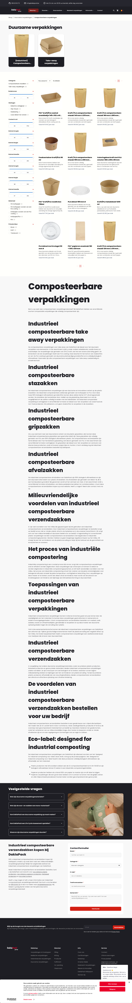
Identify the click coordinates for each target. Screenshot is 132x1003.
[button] (21, 80)
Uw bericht (74, 893)
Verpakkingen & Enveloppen (41, 952)
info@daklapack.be (33, 3)
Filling (56, 952)
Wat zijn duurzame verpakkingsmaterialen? (27, 797)
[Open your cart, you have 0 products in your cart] (118, 10)
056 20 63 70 (15, 3)
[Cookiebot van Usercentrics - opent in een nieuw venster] (11, 999)
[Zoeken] (114, 10)
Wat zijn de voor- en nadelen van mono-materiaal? (30, 806)
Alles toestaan (112, 984)
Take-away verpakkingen (51, 62)
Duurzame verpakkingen (23, 17)
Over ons (81, 952)
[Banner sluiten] (129, 982)
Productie (57, 959)
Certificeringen (83, 955)
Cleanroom (58, 968)
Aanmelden (118, 927)
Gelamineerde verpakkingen (41, 959)
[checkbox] (21, 84)
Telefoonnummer (77, 882)
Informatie (89, 10)
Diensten (45, 10)
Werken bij (81, 975)
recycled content (25, 876)
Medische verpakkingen (39, 955)
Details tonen (28, 999)
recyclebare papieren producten (29, 874)
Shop (11, 17)
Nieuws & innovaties (85, 968)
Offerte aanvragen (108, 955)
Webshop (33, 10)
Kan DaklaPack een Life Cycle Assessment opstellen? (30, 823)
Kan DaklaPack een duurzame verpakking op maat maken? (33, 814)
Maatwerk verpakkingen (74, 10)
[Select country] (121, 10)
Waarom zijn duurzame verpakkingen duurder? (28, 832)
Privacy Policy (115, 932)
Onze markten (57, 10)
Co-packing (58, 965)
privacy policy (33, 993)
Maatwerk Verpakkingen (86, 965)
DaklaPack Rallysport (85, 972)
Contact (100, 10)
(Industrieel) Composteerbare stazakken (21, 62)
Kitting (56, 955)
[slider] (9, 94)
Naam (72, 851)
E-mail (73, 872)
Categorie (74, 861)
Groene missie (83, 962)
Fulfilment (57, 962)
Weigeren (112, 989)
